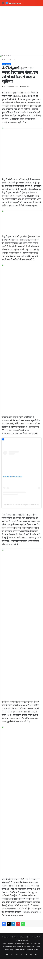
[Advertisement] (21, 28)
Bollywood (11, 60)
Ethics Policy (9, 949)
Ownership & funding (33, 946)
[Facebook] (4, 924)
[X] (9, 924)
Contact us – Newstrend (32, 943)
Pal (4, 86)
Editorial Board (7, 946)
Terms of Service (32, 949)
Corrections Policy (20, 949)
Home (5, 60)
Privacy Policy (19, 943)
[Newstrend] (13, 3)
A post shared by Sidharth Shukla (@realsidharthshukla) (21, 504)
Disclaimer (11, 943)
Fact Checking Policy (19, 946)
